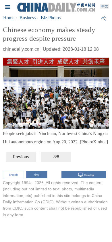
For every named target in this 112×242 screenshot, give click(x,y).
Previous (21, 156)
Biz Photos (51, 17)
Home (8, 17)
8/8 (56, 156)
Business (28, 17)
